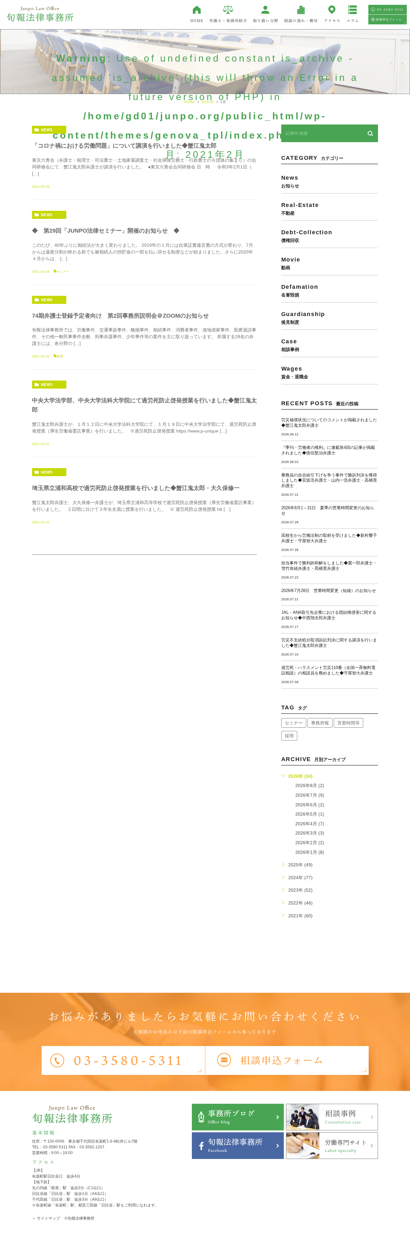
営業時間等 (348, 722)
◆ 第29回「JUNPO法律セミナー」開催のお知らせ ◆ (105, 230)
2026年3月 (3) (309, 833)
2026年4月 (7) (309, 823)
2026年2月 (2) (309, 842)
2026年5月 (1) (309, 814)
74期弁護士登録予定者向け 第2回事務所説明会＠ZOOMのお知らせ (120, 316)
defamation (299, 290)
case (290, 345)
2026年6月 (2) (309, 804)
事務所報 (320, 722)
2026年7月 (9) (309, 795)
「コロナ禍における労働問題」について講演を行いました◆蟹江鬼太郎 (124, 145)
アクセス (332, 20)
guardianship (303, 317)
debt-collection (306, 236)
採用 (60, 356)
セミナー (63, 271)
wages (294, 372)
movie (290, 263)
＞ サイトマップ (46, 1218)
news (47, 130)
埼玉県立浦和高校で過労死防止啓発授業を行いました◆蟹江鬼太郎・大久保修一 (136, 488)
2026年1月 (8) (309, 852)
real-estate (300, 208)
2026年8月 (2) (309, 785)
